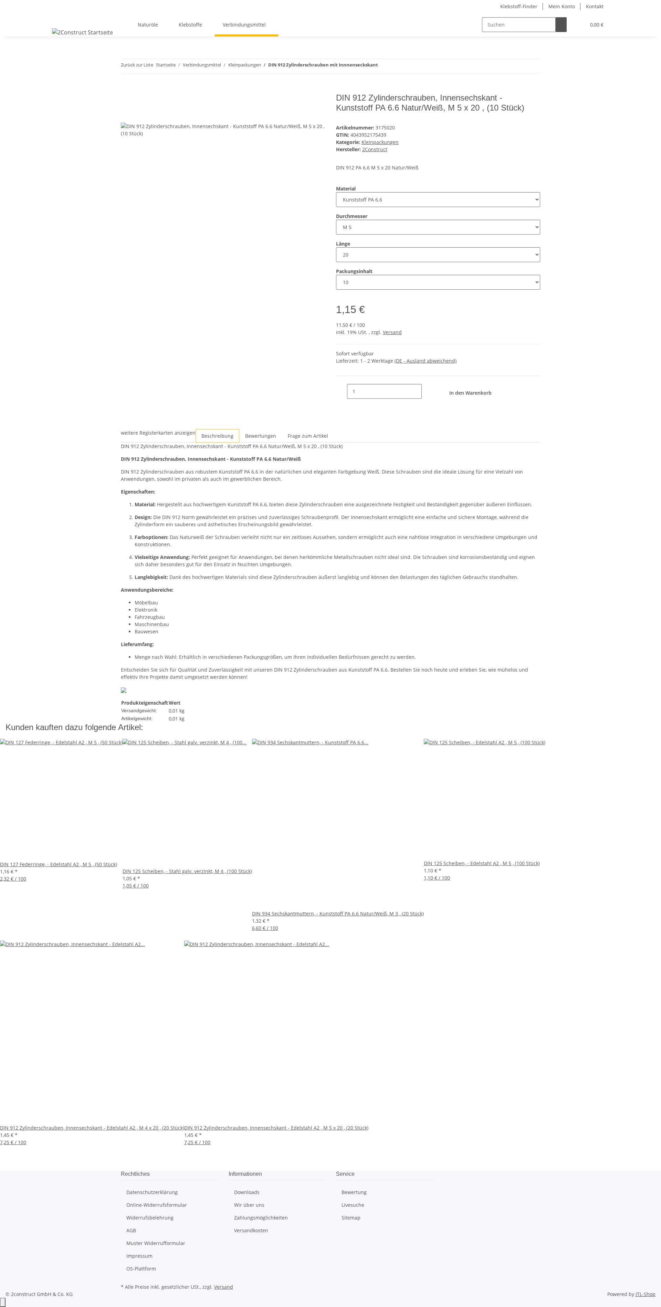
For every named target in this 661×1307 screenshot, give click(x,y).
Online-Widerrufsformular (156, 1205)
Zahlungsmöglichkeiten (261, 1217)
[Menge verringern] (341, 391)
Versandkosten (251, 1230)
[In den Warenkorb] (126, 89)
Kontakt (595, 6)
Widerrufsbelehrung (150, 1217)
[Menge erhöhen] (427, 391)
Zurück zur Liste (137, 65)
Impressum (139, 1256)
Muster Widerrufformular (155, 1243)
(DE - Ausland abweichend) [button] (426, 360)
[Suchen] (561, 24)
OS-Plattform (141, 1268)
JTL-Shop (645, 1294)
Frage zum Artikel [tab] (308, 436)
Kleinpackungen (380, 142)
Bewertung (354, 1192)
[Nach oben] (3, 1302)
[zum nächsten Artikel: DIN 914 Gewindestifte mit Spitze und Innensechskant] (395, 66)
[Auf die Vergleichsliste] (126, 115)
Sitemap (351, 1217)
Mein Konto (561, 6)
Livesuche (353, 1205)
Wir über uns (249, 1205)
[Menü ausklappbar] (60, 18)
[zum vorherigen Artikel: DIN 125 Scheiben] (383, 66)
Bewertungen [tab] (260, 436)
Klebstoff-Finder (518, 6)
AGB (131, 1230)
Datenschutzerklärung (152, 1192)
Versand (392, 332)
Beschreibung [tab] (217, 436)
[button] (577, 25)
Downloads (247, 1192)
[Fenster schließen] (126, 100)
